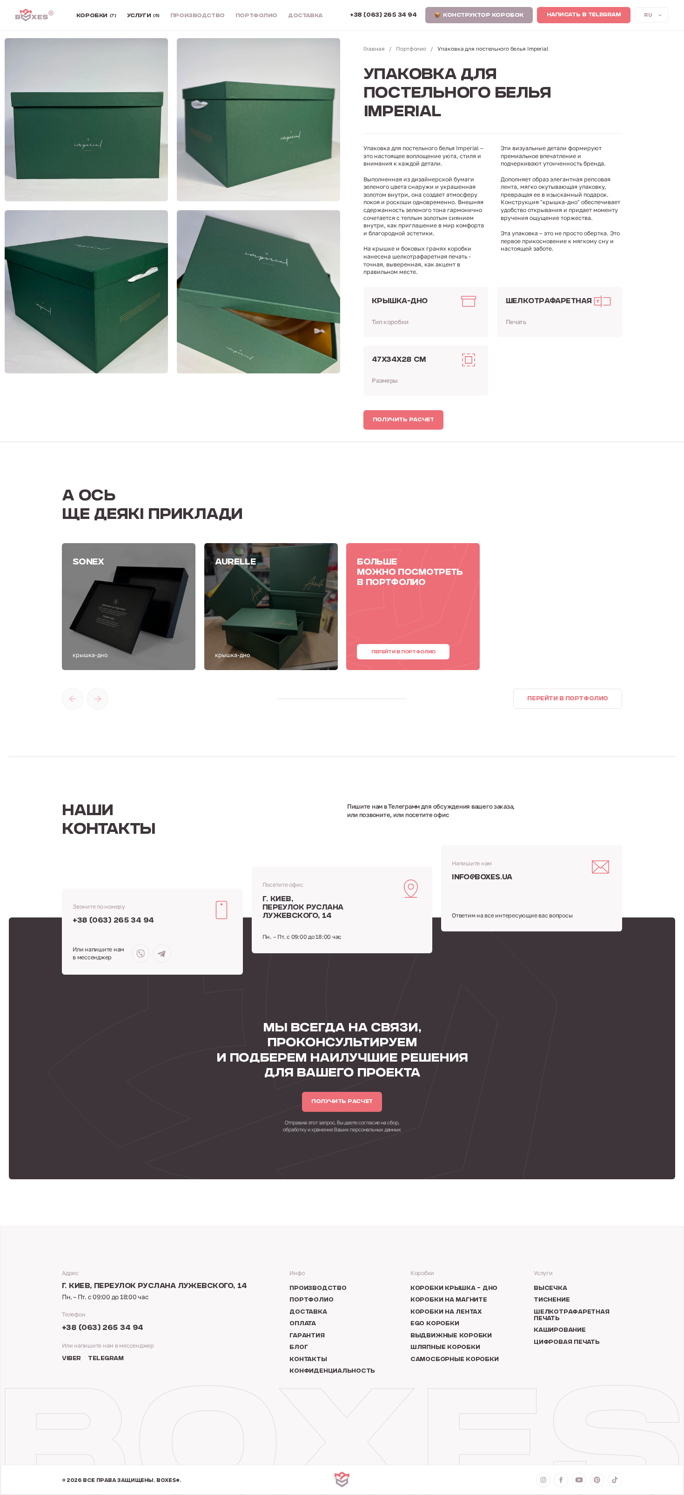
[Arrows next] (97, 698)
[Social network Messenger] (141, 953)
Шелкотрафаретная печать (571, 1315)
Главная (374, 49)
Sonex (88, 562)
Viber (71, 1359)
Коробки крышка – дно (453, 1288)
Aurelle (235, 562)
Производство (197, 16)
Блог (298, 1347)
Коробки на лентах (446, 1312)
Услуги (143, 16)
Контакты (308, 1359)
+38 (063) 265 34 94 (113, 921)
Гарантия (306, 1336)
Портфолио (256, 16)
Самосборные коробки (454, 1359)
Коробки (96, 16)
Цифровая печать (567, 1342)
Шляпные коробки (445, 1347)
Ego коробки (434, 1324)
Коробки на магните (448, 1300)
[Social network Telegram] (162, 953)
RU (648, 15)
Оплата (302, 1324)
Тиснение (552, 1300)
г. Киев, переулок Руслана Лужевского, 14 (302, 908)
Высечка (550, 1288)
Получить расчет (403, 420)
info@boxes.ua (482, 878)
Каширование (559, 1330)
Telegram (105, 1359)
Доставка (305, 16)
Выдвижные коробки (451, 1336)
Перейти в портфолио (403, 652)
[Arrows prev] (72, 698)
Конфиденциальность (332, 1371)
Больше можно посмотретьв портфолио (410, 572)
